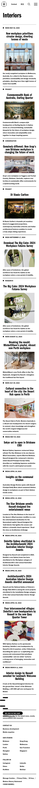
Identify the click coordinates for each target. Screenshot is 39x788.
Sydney (5, 754)
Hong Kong (24, 741)
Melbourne (24, 744)
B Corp (31, 778)
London (5, 744)
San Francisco (25, 748)
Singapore (23, 751)
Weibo (22, 766)
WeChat (23, 769)
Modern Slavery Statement (12, 781)
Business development (11, 729)
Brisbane (6, 741)
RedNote (6, 769)
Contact (14, 4)
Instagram (6, 763)
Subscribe (11, 716)
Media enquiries (8, 732)
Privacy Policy (22, 778)
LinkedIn (23, 763)
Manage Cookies (9, 778)
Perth (5, 748)
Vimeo (5, 766)
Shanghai (6, 751)
